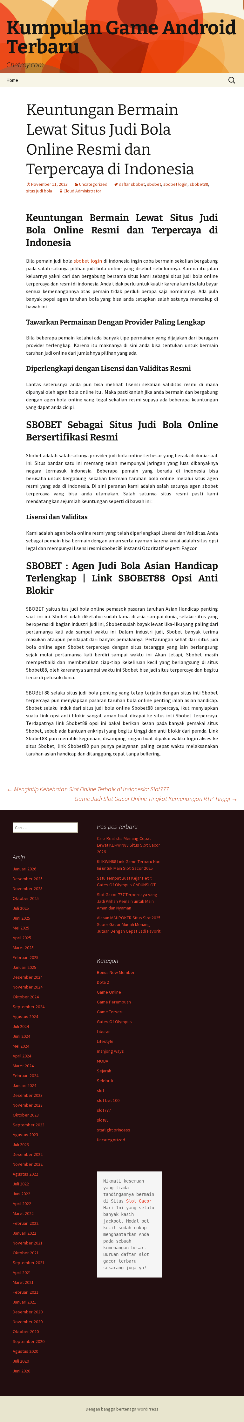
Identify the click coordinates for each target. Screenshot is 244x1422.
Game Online (109, 992)
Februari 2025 (25, 957)
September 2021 (28, 1262)
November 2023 (28, 1105)
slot (100, 1090)
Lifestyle (105, 1041)
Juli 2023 (21, 1144)
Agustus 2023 (25, 1134)
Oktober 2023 (26, 1115)
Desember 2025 (28, 879)
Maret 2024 (23, 1066)
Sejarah (104, 1071)
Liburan (104, 1031)
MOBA (102, 1061)
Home (12, 80)
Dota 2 (103, 982)
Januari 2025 (24, 967)
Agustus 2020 (25, 1351)
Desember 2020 (28, 1312)
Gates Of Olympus (114, 1021)
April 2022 (22, 1203)
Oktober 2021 (26, 1253)
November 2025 (28, 888)
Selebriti (105, 1080)
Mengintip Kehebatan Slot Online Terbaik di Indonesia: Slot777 (87, 789)
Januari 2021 (24, 1302)
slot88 (103, 1120)
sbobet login (175, 184)
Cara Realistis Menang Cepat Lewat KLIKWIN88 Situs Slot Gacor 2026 (128, 845)
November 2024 (28, 987)
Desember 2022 (28, 1154)
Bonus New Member (116, 972)
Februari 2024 (25, 1075)
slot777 (104, 1110)
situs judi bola (39, 191)
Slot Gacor (139, 1201)
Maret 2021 (23, 1282)
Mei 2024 (21, 1046)
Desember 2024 (28, 977)
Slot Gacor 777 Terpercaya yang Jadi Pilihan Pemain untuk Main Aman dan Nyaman (127, 901)
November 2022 (28, 1164)
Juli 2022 (21, 1184)
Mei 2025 (21, 928)
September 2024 (28, 1006)
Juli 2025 (21, 908)
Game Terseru (110, 1012)
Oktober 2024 (26, 997)
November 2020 (28, 1322)
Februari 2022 (25, 1223)
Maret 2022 (23, 1213)
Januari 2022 (24, 1233)
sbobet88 (199, 184)
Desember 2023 (28, 1095)
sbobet (154, 184)
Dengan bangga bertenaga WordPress (122, 1409)
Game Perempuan (114, 1002)
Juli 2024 (21, 1026)
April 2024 (22, 1056)
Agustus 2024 (25, 1016)
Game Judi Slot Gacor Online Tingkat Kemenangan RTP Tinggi (156, 798)
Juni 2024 (21, 1036)
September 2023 (28, 1125)
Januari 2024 (24, 1085)
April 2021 (22, 1272)
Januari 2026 (24, 869)
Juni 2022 (21, 1194)
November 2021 (28, 1243)
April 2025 (22, 938)
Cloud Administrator (82, 191)
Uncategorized (93, 184)
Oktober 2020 (26, 1331)
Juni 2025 (21, 918)
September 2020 (28, 1341)
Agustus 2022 (25, 1174)
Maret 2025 (23, 947)
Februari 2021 (25, 1292)
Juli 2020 (21, 1361)
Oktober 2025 (26, 898)
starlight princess (113, 1130)
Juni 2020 (21, 1371)
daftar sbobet (132, 184)
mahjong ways (110, 1051)
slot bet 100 (108, 1100)
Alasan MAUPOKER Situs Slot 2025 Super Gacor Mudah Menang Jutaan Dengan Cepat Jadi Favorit (128, 924)
